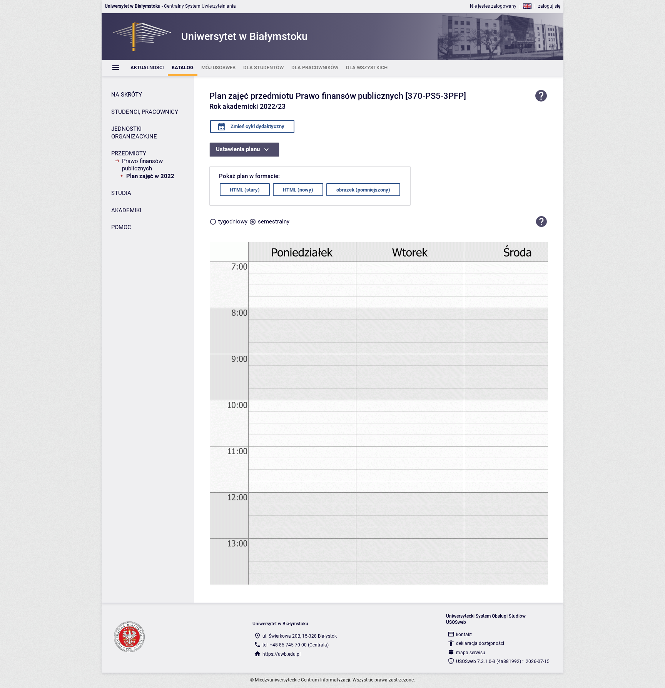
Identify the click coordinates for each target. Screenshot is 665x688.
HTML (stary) (245, 190)
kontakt (464, 634)
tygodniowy (232, 221)
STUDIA (121, 193)
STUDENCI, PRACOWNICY (144, 111)
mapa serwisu (470, 652)
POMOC (121, 227)
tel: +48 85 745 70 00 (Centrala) (295, 645)
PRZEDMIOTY (128, 153)
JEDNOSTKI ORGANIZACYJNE (134, 132)
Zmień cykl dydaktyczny (256, 126)
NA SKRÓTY (126, 94)
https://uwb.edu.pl (281, 654)
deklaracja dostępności (480, 643)
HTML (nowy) (298, 190)
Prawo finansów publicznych (142, 165)
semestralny (273, 221)
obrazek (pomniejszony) (363, 190)
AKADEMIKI (126, 210)
